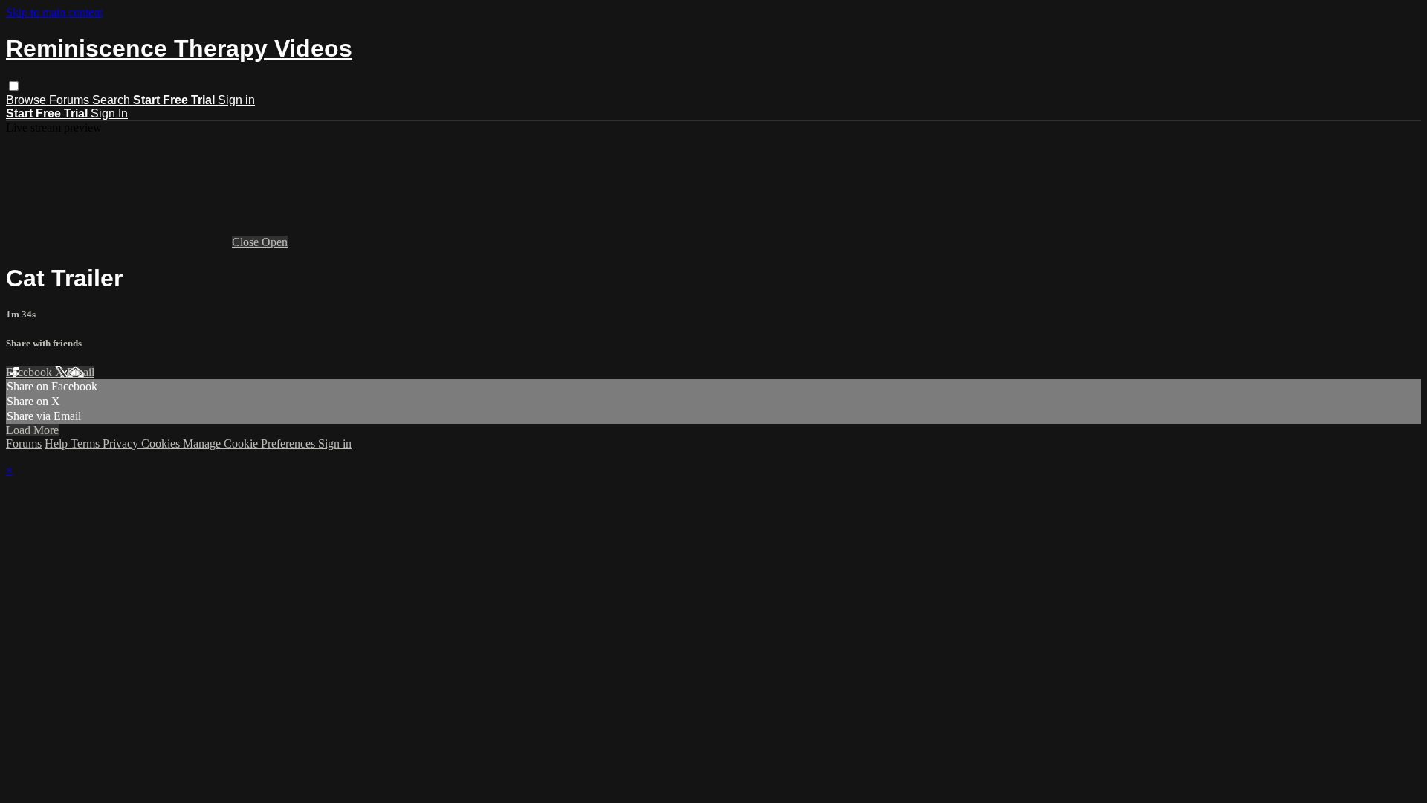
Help (58, 443)
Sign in (236, 100)
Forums (70, 100)
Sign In (109, 113)
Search (112, 100)
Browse (27, 100)
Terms (87, 443)
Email (80, 372)
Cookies (162, 443)
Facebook (30, 372)
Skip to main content (54, 12)
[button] (14, 86)
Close (247, 242)
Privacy (122, 443)
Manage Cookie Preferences (250, 443)
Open (275, 242)
